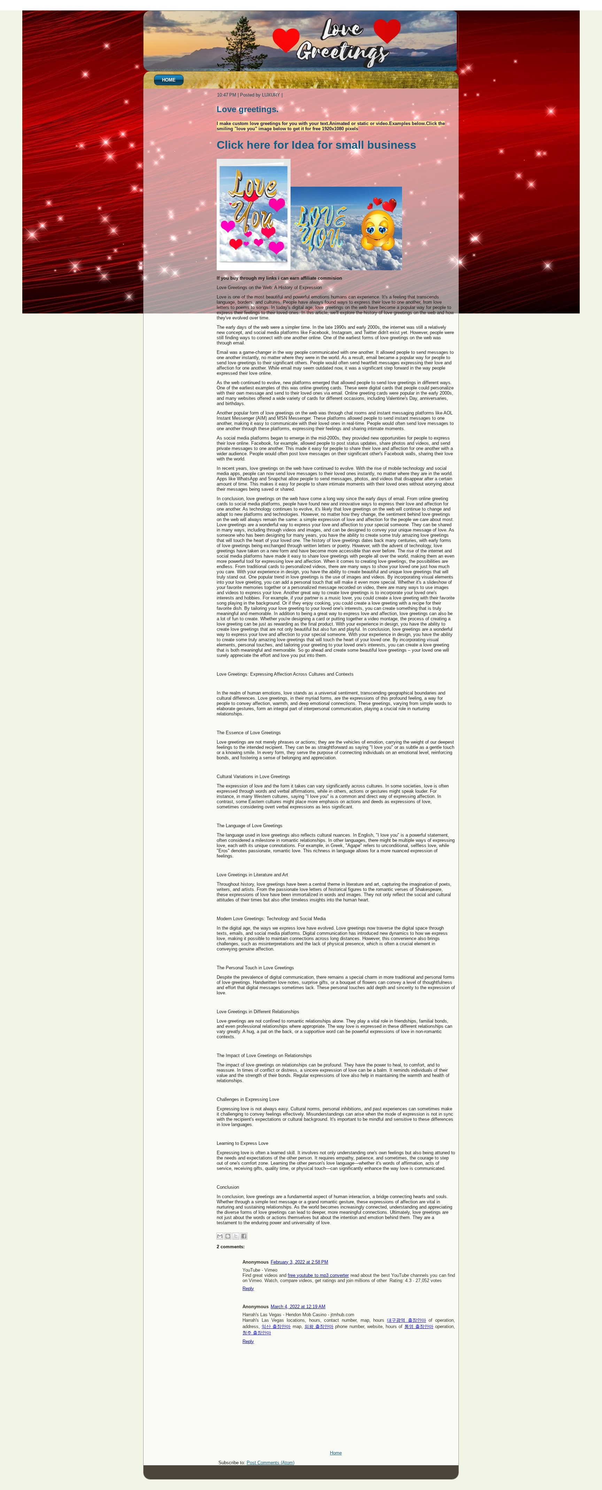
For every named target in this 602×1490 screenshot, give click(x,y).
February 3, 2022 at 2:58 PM (299, 1262)
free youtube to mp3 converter (318, 1275)
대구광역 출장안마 (406, 1320)
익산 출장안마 (276, 1326)
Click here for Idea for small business (316, 145)
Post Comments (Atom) (270, 1462)
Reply (248, 1288)
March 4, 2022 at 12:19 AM (298, 1306)
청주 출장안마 (256, 1332)
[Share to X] (235, 1236)
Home (336, 1453)
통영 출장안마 (418, 1326)
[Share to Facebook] (243, 1236)
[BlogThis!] (227, 1236)
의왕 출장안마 (318, 1326)
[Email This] (219, 1236)
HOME (169, 80)
